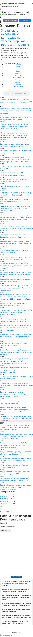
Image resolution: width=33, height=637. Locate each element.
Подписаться (25, 20)
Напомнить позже (10, 20)
